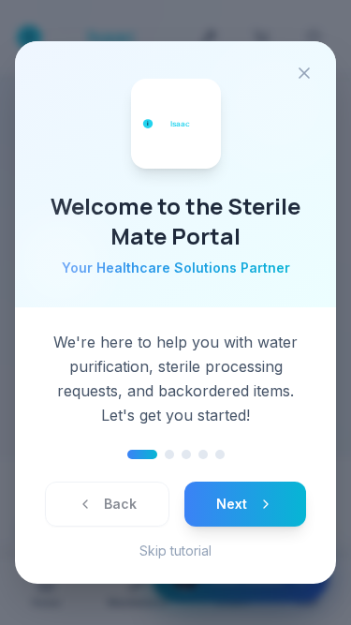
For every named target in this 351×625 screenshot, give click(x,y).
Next (231, 504)
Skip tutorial (175, 550)
